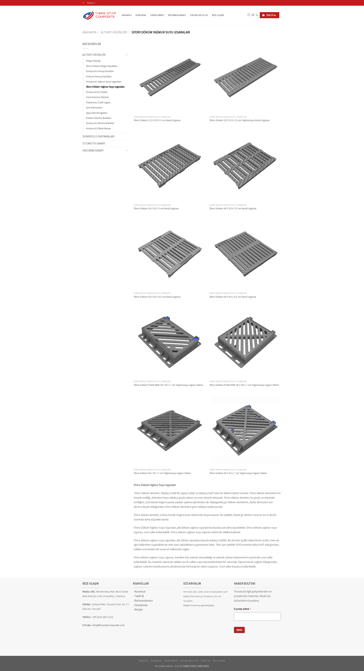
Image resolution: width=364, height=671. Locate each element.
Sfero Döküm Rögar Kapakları (101, 66)
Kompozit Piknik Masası (98, 128)
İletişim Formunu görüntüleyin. (199, 605)
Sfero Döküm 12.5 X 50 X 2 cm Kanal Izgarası (157, 120)
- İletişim (138, 609)
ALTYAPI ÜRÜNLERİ (114, 32)
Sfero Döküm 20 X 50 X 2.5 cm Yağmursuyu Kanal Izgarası (239, 120)
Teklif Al (139, 596)
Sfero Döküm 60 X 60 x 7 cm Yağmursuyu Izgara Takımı (238, 473)
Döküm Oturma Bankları (98, 118)
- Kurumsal (139, 591)
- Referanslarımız (143, 600)
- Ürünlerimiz (140, 605)
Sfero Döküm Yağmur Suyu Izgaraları (105, 86)
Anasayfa (127, 15)
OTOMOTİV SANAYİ (93, 143)
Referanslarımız (177, 15)
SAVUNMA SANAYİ (93, 150)
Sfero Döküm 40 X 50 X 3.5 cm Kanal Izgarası (232, 208)
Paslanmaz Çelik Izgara (98, 102)
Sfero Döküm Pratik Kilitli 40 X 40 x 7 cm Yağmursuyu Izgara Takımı (244, 385)
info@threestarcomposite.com (108, 625)
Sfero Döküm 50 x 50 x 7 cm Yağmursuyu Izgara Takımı (162, 473)
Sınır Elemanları (94, 107)
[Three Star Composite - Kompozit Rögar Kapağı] (99, 15)
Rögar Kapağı (93, 60)
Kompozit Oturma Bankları (100, 123)
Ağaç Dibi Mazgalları (96, 113)
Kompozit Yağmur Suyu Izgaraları (103, 81)
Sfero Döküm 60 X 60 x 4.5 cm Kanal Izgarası (232, 296)
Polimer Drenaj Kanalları (98, 76)
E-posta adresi (242, 609)
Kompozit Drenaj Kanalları (100, 71)
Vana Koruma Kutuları (97, 97)
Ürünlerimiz (157, 15)
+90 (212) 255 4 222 (103, 617)
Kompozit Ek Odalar (96, 92)
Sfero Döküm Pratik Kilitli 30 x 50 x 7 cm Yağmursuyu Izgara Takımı (168, 385)
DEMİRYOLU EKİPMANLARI (98, 136)
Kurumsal (141, 15)
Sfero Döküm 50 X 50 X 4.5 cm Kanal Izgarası (157, 296)
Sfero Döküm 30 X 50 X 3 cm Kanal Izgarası (156, 208)
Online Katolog (199, 15)
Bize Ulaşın (218, 15)
